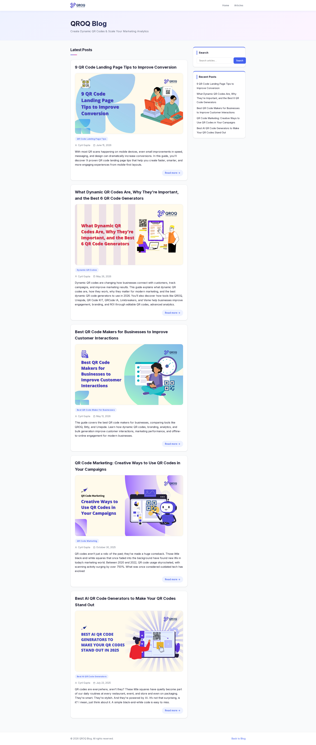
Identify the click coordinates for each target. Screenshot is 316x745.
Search (239, 60)
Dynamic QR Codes (87, 270)
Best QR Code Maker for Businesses (96, 410)
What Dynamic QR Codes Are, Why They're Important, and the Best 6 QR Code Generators (218, 98)
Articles (238, 5)
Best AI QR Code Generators (91, 676)
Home (225, 5)
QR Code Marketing (87, 541)
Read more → (172, 172)
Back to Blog (239, 738)
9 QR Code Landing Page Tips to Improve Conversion (126, 67)
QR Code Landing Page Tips (91, 139)
